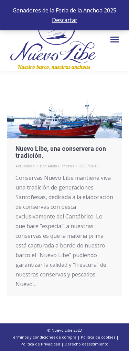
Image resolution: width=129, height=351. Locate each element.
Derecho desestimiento (86, 344)
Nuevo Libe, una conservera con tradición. (60, 152)
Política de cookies (98, 337)
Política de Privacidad (40, 344)
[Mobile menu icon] (114, 39)
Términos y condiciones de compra (43, 337)
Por (57, 165)
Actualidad (25, 165)
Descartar (64, 20)
